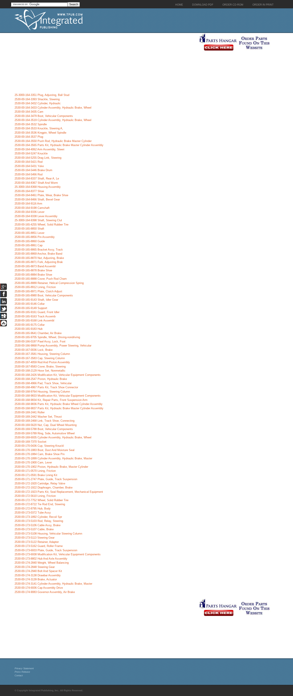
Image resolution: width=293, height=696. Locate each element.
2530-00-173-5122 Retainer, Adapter (37, 542)
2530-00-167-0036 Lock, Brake (34, 349)
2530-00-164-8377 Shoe (29, 191)
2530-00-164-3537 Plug (29, 136)
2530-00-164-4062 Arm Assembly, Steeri (39, 149)
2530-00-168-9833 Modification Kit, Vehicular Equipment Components (58, 395)
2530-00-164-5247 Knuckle (31, 153)
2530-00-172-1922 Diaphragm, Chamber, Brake (43, 487)
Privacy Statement (24, 668)
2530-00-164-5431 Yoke (29, 166)
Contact (19, 675)
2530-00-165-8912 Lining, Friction (35, 287)
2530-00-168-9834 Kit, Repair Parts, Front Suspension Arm (51, 400)
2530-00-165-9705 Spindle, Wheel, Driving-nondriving (47, 337)
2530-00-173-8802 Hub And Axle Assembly (41, 558)
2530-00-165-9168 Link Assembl (34, 320)
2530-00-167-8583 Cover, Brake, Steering (40, 366)
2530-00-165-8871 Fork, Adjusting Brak (39, 262)
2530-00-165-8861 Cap (28, 245)
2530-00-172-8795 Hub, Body (33, 508)
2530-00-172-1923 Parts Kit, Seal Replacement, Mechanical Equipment (59, 491)
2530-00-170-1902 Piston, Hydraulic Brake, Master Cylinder (51, 466)
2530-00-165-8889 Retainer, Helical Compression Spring (49, 283)
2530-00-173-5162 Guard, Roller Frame (39, 546)
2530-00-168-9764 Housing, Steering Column (42, 391)
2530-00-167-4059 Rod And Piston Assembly (42, 362)
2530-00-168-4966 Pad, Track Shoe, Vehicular (43, 383)
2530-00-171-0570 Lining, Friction (35, 470)
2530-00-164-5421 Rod (28, 161)
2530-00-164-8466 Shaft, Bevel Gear (37, 199)
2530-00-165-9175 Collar (30, 324)
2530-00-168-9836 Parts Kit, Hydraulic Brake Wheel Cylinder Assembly (59, 404)
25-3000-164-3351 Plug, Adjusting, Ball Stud (42, 95)
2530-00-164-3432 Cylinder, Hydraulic (38, 103)
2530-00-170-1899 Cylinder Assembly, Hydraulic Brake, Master (53, 458)
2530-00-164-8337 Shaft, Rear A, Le (37, 178)
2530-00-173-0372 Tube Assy (33, 512)
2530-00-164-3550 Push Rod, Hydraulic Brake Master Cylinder (53, 141)
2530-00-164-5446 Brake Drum (33, 170)
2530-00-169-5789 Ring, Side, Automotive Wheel (45, 433)
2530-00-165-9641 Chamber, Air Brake (38, 333)
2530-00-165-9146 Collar (30, 303)
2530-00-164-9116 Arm (28, 203)
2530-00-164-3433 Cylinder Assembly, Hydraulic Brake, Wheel (53, 107)
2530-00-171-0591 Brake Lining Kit (36, 475)
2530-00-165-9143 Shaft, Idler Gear (36, 299)
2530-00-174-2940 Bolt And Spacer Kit (38, 571)
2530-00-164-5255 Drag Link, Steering (38, 157)
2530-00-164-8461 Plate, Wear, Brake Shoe (41, 195)
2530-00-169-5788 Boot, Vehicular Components (44, 429)
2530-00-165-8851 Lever (29, 232)
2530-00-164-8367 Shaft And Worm (36, 182)
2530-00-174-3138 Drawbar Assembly (38, 575)
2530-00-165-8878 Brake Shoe (33, 270)
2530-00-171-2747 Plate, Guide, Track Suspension (46, 479)
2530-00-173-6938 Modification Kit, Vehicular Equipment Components (58, 554)
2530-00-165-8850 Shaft (29, 228)
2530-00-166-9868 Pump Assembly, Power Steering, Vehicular (53, 345)
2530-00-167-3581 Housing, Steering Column (42, 353)
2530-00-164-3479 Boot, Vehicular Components (44, 116)
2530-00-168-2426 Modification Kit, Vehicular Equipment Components (58, 374)
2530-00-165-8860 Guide (30, 241)
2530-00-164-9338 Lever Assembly (36, 216)
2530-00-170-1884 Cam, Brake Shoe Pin (40, 454)
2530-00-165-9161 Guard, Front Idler (37, 312)
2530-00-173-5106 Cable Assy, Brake (37, 525)
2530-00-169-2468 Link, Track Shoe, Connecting (44, 420)
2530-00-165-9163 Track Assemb (35, 316)
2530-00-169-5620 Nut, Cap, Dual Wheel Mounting (46, 425)
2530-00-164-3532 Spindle (31, 124)
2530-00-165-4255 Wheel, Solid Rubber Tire (41, 224)
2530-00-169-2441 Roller (30, 412)
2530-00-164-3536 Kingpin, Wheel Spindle (40, 132)
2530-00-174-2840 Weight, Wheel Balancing (42, 562)
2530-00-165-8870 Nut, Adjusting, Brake (39, 258)
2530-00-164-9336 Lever (29, 212)
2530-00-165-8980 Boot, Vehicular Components (44, 295)
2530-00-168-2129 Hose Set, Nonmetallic (40, 370)
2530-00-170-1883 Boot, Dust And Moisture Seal (44, 450)
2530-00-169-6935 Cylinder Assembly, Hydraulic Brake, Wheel (53, 437)
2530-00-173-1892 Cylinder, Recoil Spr (38, 516)
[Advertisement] (106, 63)
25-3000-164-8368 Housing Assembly (38, 186)
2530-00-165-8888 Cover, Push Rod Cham (41, 278)
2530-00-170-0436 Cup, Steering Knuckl (39, 445)
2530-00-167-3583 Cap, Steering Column (40, 358)
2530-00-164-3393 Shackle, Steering (37, 99)
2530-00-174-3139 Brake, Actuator (36, 579)
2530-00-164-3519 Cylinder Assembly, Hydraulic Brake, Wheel (53, 120)
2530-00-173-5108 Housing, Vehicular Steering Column (48, 533)
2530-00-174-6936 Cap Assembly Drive (39, 587)
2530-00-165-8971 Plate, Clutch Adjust (38, 291)
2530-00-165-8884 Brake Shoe (33, 274)
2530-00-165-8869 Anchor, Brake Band (38, 253)
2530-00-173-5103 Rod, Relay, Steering (39, 521)
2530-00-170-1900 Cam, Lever (33, 462)
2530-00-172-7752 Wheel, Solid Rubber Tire (41, 500)
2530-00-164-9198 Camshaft (32, 207)
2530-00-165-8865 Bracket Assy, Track (39, 249)
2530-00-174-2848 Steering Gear (35, 567)
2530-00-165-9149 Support (31, 308)
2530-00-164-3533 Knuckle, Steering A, (39, 128)
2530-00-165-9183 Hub (28, 328)
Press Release (22, 672)
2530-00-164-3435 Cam (29, 111)
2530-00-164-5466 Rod (28, 174)
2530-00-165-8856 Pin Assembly (35, 237)
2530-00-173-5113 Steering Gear (34, 537)
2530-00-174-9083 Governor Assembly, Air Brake (45, 592)
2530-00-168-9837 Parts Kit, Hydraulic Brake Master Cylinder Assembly (59, 408)
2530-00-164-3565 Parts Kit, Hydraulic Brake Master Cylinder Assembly (59, 145)
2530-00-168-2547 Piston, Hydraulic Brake (41, 379)
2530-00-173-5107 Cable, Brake (34, 529)
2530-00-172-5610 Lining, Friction (35, 495)
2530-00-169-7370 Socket (30, 441)
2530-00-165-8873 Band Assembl (35, 266)
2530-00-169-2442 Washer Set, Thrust (38, 416)
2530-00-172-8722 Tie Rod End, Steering (40, 504)
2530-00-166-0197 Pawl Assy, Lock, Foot (40, 341)
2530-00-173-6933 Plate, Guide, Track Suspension (46, 550)
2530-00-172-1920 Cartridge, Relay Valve (40, 483)
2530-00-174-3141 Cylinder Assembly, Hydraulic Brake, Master (53, 583)
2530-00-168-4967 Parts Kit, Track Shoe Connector (46, 387)
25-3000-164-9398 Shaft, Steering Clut (38, 220)
